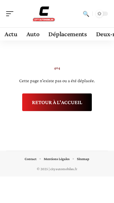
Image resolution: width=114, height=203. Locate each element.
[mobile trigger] (11, 13)
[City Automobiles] (43, 13)
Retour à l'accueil (57, 102)
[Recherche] (86, 14)
